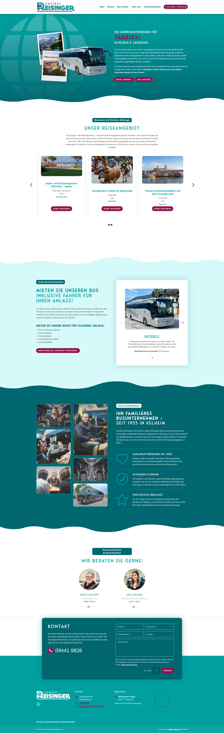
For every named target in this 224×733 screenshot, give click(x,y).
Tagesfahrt (61, 201)
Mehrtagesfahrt (162, 201)
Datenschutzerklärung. (129, 665)
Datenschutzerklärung (52, 722)
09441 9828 (84, 703)
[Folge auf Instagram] (38, 704)
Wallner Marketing (175, 729)
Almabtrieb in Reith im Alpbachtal (61, 190)
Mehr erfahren (61, 209)
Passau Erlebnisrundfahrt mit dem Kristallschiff (112, 192)
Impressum (40, 722)
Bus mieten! (144, 79)
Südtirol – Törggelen (162, 190)
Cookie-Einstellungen (68, 722)
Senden (168, 670)
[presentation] (31, 184)
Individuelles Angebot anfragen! (58, 350)
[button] (109, 225)
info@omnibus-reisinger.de (91, 706)
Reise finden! (123, 79)
